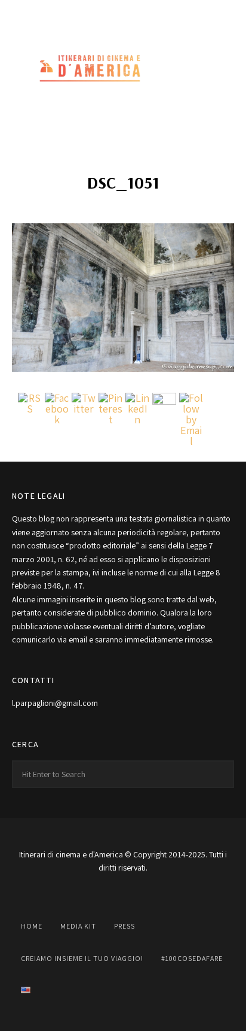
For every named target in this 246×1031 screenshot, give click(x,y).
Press (124, 925)
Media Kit (78, 925)
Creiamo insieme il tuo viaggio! (82, 958)
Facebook (70, 13)
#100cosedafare (192, 958)
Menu (222, 69)
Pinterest (149, 13)
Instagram (97, 13)
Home (31, 925)
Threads (175, 13)
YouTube (123, 13)
